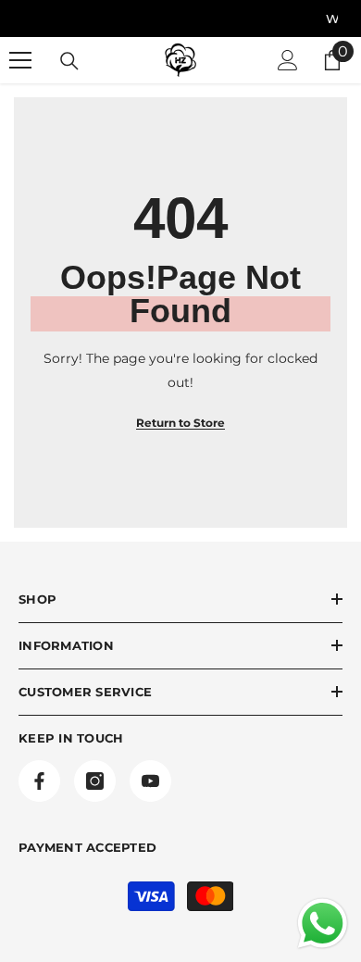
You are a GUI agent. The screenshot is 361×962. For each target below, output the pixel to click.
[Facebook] (39, 781)
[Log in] (288, 60)
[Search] (69, 61)
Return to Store (180, 423)
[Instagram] (95, 781)
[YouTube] (150, 781)
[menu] (20, 60)
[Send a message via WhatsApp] (322, 923)
